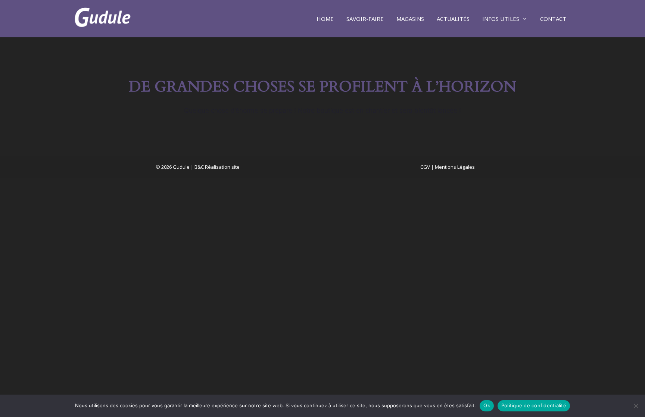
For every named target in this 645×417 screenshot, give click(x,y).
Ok (486, 405)
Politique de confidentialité (533, 405)
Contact (553, 18)
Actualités (453, 18)
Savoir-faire (365, 18)
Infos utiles (500, 18)
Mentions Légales (455, 167)
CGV (425, 167)
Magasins (410, 18)
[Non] (635, 406)
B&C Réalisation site (217, 167)
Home (325, 18)
